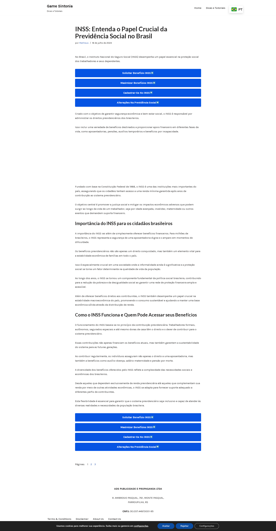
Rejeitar (184, 525)
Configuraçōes (206, 525)
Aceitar (166, 525)
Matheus (84, 43)
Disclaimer (82, 518)
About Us (98, 518)
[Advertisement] (138, 160)
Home (197, 7)
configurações (141, 526)
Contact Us (114, 518)
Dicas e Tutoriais (215, 7)
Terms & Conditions (59, 518)
